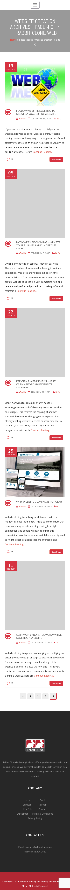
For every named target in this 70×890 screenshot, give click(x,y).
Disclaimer (23, 813)
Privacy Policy (35, 818)
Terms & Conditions (42, 813)
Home (13, 39)
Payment (42, 804)
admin (22, 118)
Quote (43, 800)
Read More (56, 159)
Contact (42, 809)
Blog (60, 118)
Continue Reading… (42, 151)
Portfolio (28, 809)
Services (27, 804)
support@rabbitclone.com (38, 847)
